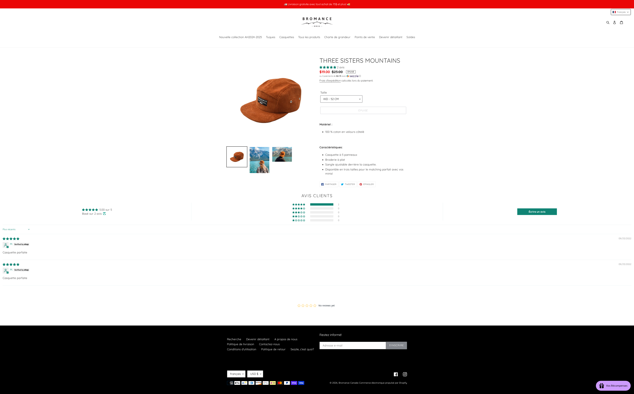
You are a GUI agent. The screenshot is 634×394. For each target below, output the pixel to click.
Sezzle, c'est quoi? (302, 349)
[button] (328, 67)
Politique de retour (273, 349)
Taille (323, 92)
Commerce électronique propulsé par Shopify (383, 382)
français (235, 374)
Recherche (234, 339)
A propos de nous (285, 339)
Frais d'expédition (330, 80)
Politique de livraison (240, 344)
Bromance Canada (348, 382)
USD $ (254, 374)
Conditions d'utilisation (241, 349)
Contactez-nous (269, 344)
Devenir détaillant (257, 339)
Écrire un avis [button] (537, 211)
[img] (11, 238)
